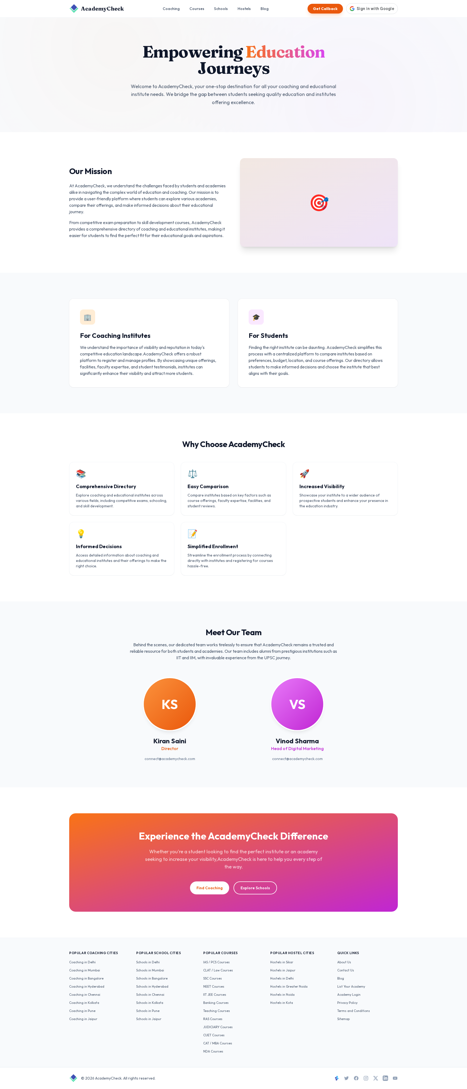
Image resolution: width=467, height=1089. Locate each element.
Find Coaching (209, 887)
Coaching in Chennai (84, 995)
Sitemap (343, 1019)
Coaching (171, 8)
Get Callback (325, 8)
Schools (221, 8)
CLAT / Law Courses (218, 970)
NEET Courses (213, 986)
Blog (265, 8)
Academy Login (349, 995)
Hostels (244, 8)
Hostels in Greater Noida (289, 986)
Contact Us (345, 970)
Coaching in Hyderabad (86, 986)
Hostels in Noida (282, 995)
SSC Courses (212, 978)
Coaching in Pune (82, 1011)
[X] (375, 1078)
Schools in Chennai (150, 995)
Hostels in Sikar (281, 962)
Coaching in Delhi (82, 962)
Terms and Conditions (353, 1011)
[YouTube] (395, 1078)
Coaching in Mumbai (84, 970)
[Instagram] (366, 1078)
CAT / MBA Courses (217, 1043)
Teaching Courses (216, 1011)
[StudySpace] (336, 1078)
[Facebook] (356, 1078)
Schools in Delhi (148, 962)
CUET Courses (214, 1035)
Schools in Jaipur (148, 1019)
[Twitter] (346, 1078)
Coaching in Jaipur (83, 1019)
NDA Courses (213, 1051)
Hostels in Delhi (282, 978)
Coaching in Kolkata (84, 1003)
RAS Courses (212, 1019)
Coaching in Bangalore (86, 978)
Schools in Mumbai (150, 970)
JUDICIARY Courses (218, 1027)
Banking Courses (216, 1003)
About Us (344, 962)
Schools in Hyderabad (152, 986)
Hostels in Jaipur (282, 970)
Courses (196, 8)
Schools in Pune (147, 1011)
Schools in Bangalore (152, 978)
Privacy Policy (347, 1003)
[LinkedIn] (385, 1078)
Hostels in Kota (281, 1003)
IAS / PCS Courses (216, 962)
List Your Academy (351, 986)
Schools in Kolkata (149, 1003)
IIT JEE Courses (214, 995)
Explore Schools (255, 887)
